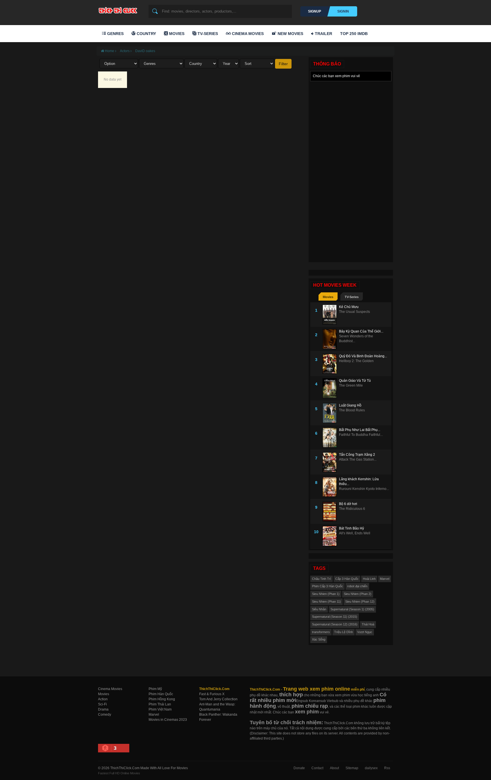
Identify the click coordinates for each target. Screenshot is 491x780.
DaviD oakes (145, 51)
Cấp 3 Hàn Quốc (347, 578)
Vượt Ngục (364, 632)
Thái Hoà (368, 624)
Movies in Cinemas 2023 (168, 720)
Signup (314, 11)
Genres (115, 33)
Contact (317, 768)
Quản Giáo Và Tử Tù (355, 381)
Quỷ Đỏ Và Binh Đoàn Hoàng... (363, 356)
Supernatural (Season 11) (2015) (334, 616)
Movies (176, 33)
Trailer (323, 33)
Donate (299, 768)
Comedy (104, 715)
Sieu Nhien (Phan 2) (357, 594)
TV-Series (207, 33)
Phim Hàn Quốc (161, 694)
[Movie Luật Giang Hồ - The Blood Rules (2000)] (331, 413)
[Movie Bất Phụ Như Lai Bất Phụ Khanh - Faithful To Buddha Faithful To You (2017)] (331, 438)
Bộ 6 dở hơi (348, 504)
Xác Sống (318, 639)
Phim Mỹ (155, 689)
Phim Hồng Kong (162, 699)
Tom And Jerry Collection (218, 699)
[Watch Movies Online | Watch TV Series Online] (119, 10)
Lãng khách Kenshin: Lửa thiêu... (359, 481)
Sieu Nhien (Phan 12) (360, 601)
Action (103, 699)
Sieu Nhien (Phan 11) (326, 601)
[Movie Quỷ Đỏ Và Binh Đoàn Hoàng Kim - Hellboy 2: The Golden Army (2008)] (331, 364)
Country (146, 33)
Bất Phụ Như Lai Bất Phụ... (359, 430)
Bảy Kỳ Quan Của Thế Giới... (361, 331)
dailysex (371, 768)
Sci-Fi (102, 704)
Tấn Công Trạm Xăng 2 (357, 455)
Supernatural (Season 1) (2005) (352, 609)
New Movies (289, 33)
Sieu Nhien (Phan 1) (326, 594)
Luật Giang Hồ (350, 405)
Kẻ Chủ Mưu (349, 307)
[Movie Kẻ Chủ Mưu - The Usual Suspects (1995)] (331, 315)
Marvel (384, 578)
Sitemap (352, 768)
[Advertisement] (351, 169)
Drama (103, 709)
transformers (321, 632)
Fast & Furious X (211, 694)
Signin (343, 11)
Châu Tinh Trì (321, 578)
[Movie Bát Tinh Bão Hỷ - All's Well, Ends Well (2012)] (331, 536)
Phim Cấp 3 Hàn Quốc (327, 586)
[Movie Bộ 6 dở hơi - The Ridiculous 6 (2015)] (331, 512)
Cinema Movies (247, 33)
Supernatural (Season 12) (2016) (334, 624)
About (334, 768)
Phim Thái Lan (160, 704)
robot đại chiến (357, 586)
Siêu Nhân (319, 609)
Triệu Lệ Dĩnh (343, 632)
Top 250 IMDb (354, 33)
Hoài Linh (369, 578)
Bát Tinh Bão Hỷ (351, 528)
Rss (387, 768)
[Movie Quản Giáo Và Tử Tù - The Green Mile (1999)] (331, 388)
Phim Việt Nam (160, 709)
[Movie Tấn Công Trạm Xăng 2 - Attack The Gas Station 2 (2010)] (331, 462)
